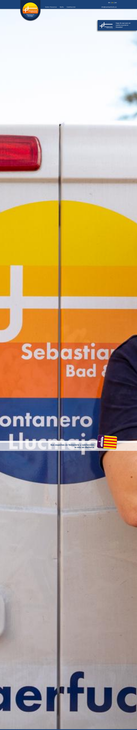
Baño (62, 7)
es (112, 3)
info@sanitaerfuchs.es (109, 7)
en (116, 3)
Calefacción (71, 7)
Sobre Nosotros (51, 7)
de (109, 3)
